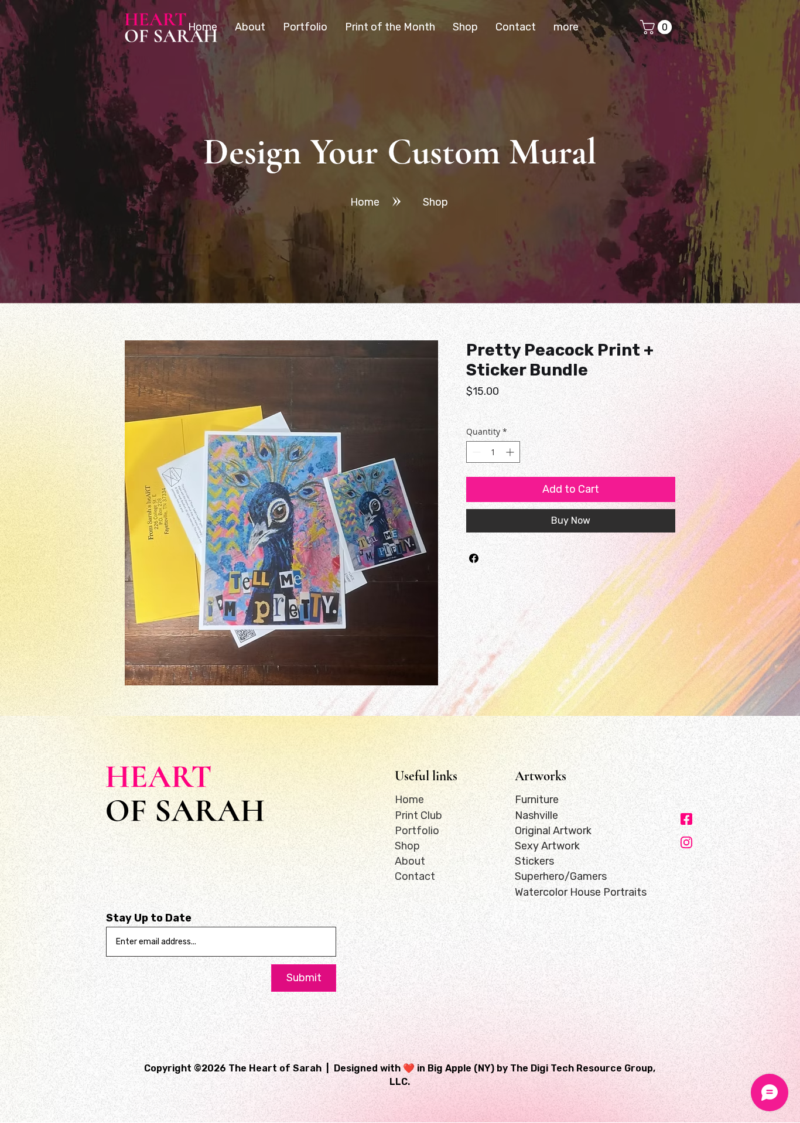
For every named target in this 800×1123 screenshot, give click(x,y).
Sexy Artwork (547, 845)
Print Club (418, 815)
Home (409, 799)
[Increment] (511, 452)
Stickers (534, 861)
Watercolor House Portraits (581, 892)
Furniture (537, 799)
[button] (657, 27)
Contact (415, 876)
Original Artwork (553, 830)
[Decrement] (475, 452)
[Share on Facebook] (474, 558)
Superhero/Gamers (561, 876)
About (410, 861)
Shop (407, 845)
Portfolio (417, 830)
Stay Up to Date (149, 918)
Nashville (536, 815)
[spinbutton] (493, 452)
